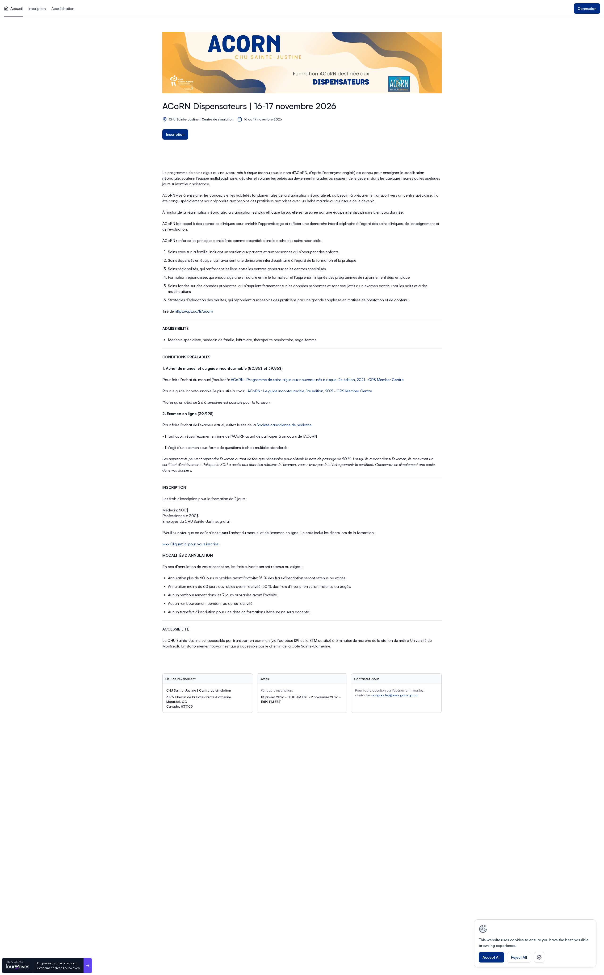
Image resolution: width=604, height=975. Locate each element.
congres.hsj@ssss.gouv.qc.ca (394, 695)
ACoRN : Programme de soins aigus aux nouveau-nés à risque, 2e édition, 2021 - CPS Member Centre (317, 379)
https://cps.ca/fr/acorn (194, 311)
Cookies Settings (539, 957)
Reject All (519, 957)
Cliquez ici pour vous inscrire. (190, 544)
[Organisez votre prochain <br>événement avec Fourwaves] (88, 965)
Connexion (587, 8)
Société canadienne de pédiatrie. (285, 425)
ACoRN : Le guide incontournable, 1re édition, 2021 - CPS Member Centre (309, 391)
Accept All (491, 957)
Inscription (175, 134)
